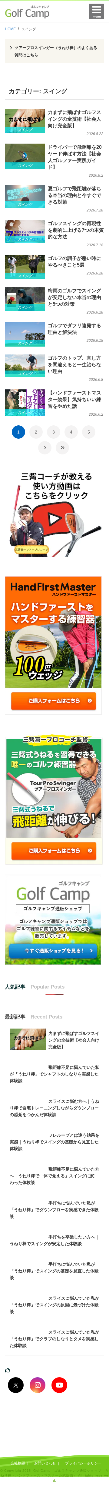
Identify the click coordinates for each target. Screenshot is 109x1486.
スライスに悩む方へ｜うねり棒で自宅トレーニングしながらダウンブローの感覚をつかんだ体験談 (54, 1108)
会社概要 (18, 1463)
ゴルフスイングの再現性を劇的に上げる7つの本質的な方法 (76, 230)
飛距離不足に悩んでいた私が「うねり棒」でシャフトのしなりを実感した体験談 (54, 1074)
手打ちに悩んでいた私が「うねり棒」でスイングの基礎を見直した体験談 (54, 1271)
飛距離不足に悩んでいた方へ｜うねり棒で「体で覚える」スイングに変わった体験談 (54, 1176)
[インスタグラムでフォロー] (37, 1385)
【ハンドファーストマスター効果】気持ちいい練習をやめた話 (74, 399)
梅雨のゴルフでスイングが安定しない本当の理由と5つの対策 (74, 297)
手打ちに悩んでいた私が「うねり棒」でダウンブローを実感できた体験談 (54, 1210)
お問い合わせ (45, 1463)
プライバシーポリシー (83, 1463)
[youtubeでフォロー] (59, 1385)
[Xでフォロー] (16, 1385)
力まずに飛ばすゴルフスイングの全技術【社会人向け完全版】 (74, 119)
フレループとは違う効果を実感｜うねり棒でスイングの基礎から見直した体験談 (54, 1142)
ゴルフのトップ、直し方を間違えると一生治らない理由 (74, 364)
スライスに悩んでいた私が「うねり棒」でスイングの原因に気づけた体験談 (54, 1305)
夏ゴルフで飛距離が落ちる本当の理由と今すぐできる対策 (74, 195)
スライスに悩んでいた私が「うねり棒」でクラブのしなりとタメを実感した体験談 (54, 1339)
